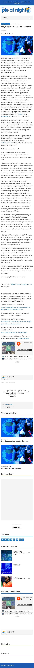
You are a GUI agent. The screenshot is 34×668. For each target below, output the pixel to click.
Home (5, 2)
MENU (6, 18)
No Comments (5, 32)
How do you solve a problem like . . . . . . (15, 441)
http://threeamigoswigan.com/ (21, 284)
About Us (10, 2)
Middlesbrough (6, 116)
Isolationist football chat (22, 579)
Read (15, 2)
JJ (6, 30)
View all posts (8, 404)
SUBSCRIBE (24, 2)
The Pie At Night (4, 382)
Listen (18, 2)
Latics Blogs (5, 24)
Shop (29, 2)
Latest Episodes (12, 382)
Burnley (21, 114)
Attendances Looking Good (11, 468)
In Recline (17, 566)
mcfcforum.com (6, 143)
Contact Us (17, 3)
